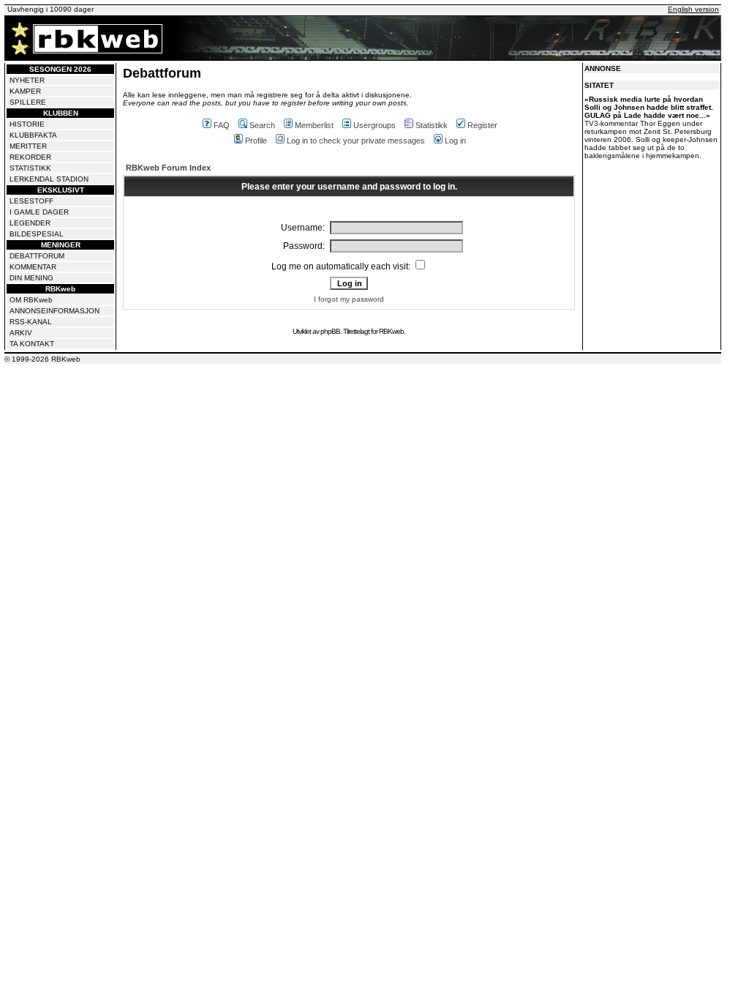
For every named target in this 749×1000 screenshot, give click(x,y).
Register (482, 125)
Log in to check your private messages (356, 140)
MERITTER (28, 146)
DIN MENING (31, 278)
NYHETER (27, 80)
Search (262, 125)
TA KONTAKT (32, 344)
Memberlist (314, 125)
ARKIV (21, 333)
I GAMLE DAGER (39, 212)
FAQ (222, 125)
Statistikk (431, 125)
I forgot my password (349, 299)
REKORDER (30, 157)
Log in (455, 140)
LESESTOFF (31, 201)
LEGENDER (30, 223)
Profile (256, 140)
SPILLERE (28, 102)
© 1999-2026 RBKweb (42, 359)
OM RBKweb (31, 300)
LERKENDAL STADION (49, 179)
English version (693, 9)
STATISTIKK (30, 168)
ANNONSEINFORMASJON (54, 311)
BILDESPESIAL (37, 234)
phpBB (330, 331)
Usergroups (374, 125)
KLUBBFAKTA (33, 135)
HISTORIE (27, 124)
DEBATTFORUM (37, 256)
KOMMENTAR (33, 267)
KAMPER (25, 91)
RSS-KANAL (31, 322)
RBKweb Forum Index (168, 167)
